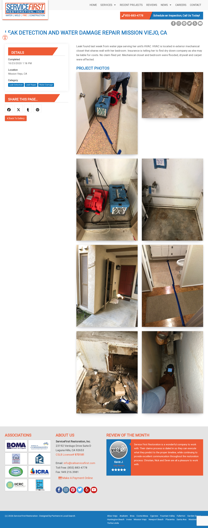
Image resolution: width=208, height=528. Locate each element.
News (164, 5)
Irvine (129, 519)
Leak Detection (16, 85)
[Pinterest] (184, 23)
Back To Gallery (16, 118)
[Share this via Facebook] (9, 108)
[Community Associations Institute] (39, 446)
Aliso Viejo (112, 515)
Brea (132, 515)
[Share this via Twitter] (18, 108)
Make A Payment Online (77, 478)
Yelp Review (118, 465)
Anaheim (124, 515)
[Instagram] (178, 23)
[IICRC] (16, 485)
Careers (180, 5)
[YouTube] (200, 23)
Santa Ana (181, 519)
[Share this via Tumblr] (28, 108)
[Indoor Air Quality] (39, 485)
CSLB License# (70, 454)
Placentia (170, 519)
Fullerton (181, 515)
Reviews (151, 5)
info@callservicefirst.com (79, 463)
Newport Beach (156, 519)
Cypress (154, 515)
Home (93, 5)
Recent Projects (131, 5)
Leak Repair (31, 85)
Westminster (194, 519)
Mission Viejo (140, 519)
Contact (195, 5)
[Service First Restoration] (25, 9)
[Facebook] (173, 23)
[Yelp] (194, 23)
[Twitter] (189, 23)
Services (106, 5)
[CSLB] (39, 459)
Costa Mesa (142, 515)
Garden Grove (194, 515)
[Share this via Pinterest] (37, 108)
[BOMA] (16, 446)
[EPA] (16, 472)
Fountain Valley (167, 515)
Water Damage (46, 85)
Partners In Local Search (63, 515)
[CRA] (16, 459)
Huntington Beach (115, 519)
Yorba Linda (113, 523)
